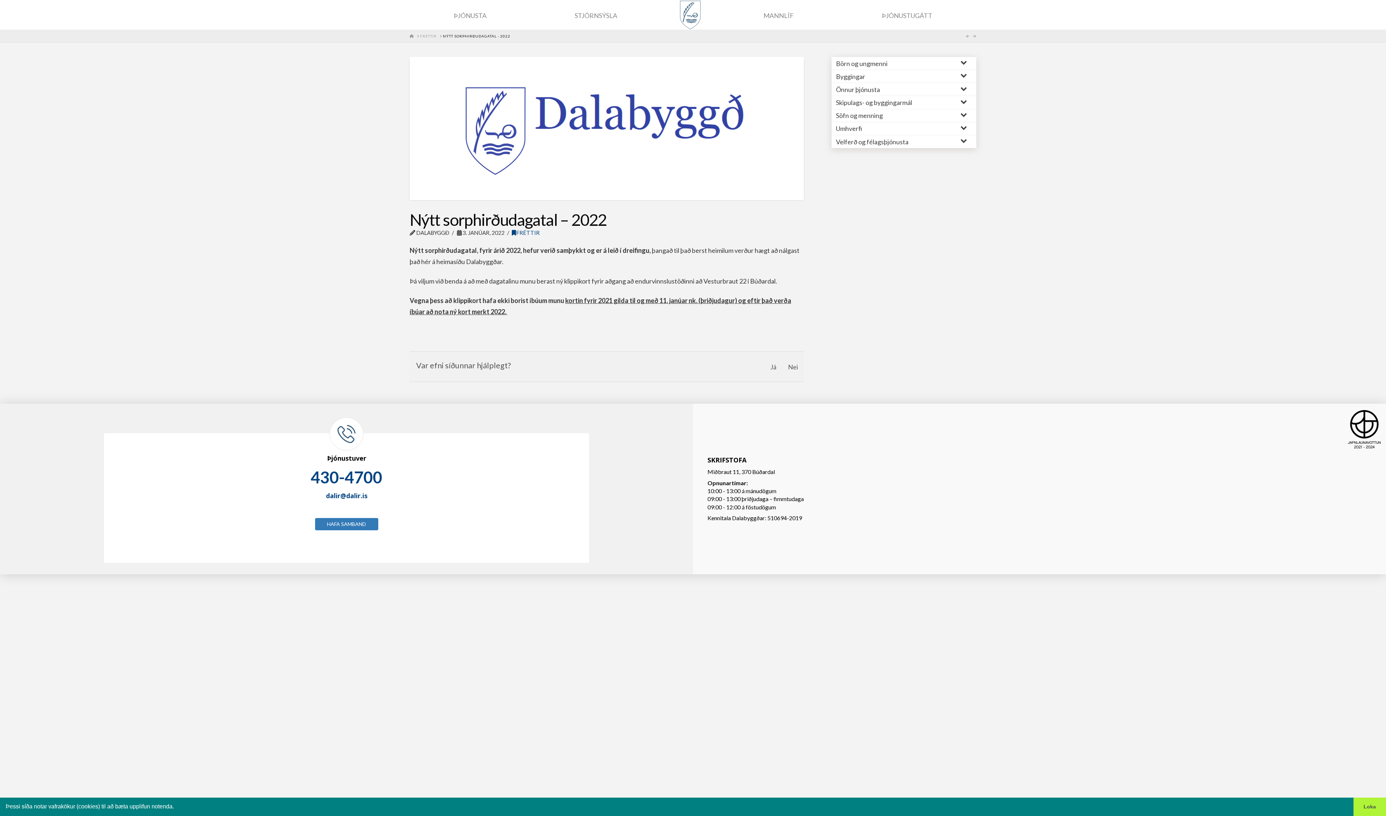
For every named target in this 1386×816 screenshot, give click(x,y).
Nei (793, 367)
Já (773, 367)
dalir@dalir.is (346, 495)
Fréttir (528, 232)
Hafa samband (346, 524)
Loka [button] (1370, 807)
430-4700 (346, 477)
